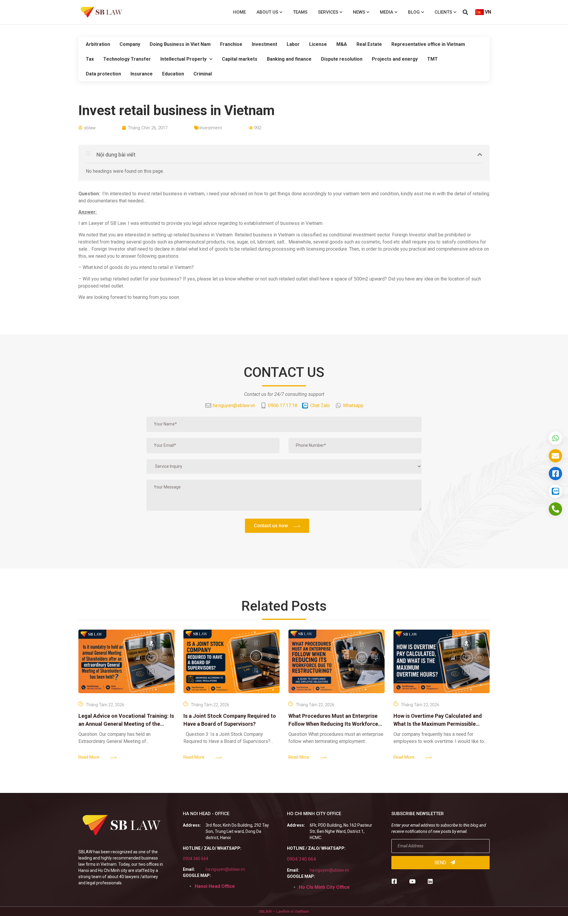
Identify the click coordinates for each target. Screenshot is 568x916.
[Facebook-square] (394, 881)
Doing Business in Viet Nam (180, 44)
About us (267, 12)
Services (328, 12)
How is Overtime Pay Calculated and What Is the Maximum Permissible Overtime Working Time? (437, 724)
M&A (341, 44)
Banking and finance (289, 59)
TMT (432, 59)
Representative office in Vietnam (428, 44)
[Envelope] (555, 455)
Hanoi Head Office (215, 886)
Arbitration (98, 44)
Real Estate (369, 44)
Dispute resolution (341, 59)
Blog (414, 12)
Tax (90, 59)
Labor (293, 44)
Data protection (103, 74)
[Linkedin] (430, 881)
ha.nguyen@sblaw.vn (225, 869)
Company (130, 44)
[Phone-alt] (555, 509)
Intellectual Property (183, 59)
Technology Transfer (127, 59)
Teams (300, 12)
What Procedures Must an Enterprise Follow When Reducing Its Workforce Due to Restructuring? (333, 724)
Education (173, 74)
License (318, 44)
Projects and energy (395, 59)
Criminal (202, 74)
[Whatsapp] (555, 438)
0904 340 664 (195, 858)
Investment (264, 44)
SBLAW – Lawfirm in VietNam (284, 911)
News (359, 12)
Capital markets (239, 59)
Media (386, 12)
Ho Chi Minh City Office (324, 887)
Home (239, 12)
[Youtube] (412, 881)
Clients (443, 12)
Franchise (231, 44)
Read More (88, 757)
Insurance (141, 74)
